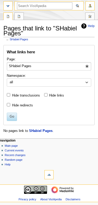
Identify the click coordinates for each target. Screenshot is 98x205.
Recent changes (15, 155)
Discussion (19, 17)
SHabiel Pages (19, 39)
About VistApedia (51, 199)
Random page (13, 159)
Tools (89, 17)
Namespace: (16, 76)
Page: (11, 59)
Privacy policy (27, 199)
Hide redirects (22, 105)
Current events (14, 150)
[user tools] (90, 5)
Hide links (56, 95)
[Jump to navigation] (8, 5)
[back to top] (49, 174)
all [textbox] (11, 82)
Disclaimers (73, 199)
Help (91, 26)
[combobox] (49, 66)
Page (8, 17)
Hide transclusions (26, 95)
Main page (11, 145)
